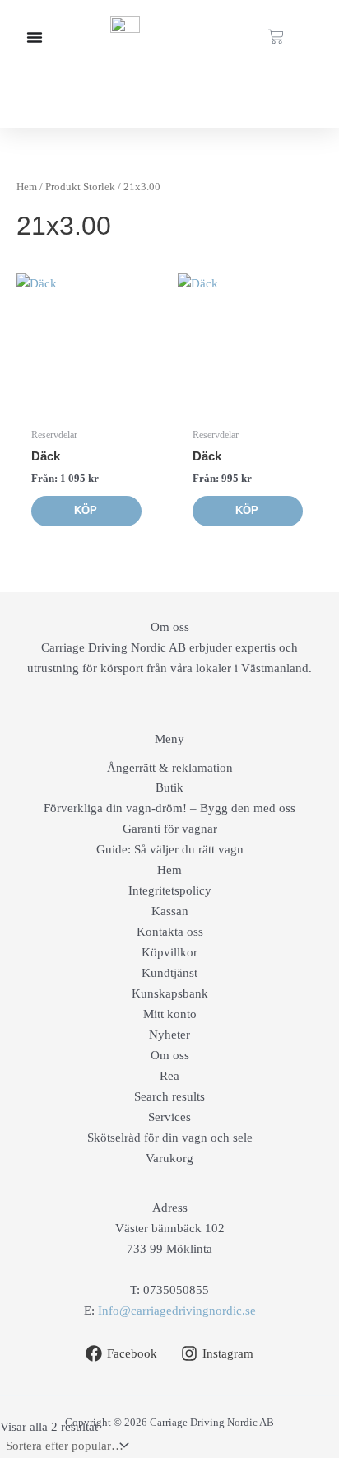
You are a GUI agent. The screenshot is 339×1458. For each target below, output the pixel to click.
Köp (85, 510)
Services (169, 1117)
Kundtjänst (169, 972)
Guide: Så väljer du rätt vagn (170, 849)
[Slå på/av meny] (34, 37)
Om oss (170, 1055)
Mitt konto (170, 1014)
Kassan (169, 911)
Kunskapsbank (170, 993)
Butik (169, 787)
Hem (26, 186)
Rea (169, 1075)
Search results (169, 1096)
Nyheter (169, 1034)
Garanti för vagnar (170, 828)
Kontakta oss (170, 931)
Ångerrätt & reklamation (170, 767)
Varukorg (169, 1158)
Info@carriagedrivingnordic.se (177, 1310)
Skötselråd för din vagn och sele (170, 1137)
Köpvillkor (169, 952)
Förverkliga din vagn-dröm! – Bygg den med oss (169, 808)
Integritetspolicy (169, 890)
